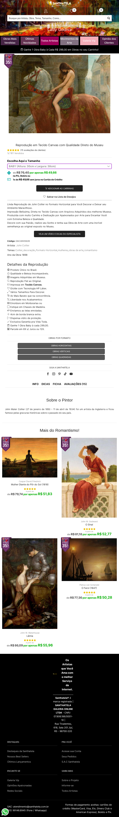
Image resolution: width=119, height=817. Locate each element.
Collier (18, 250)
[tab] (35, 384)
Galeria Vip (89, 40)
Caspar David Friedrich (30, 481)
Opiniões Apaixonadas (19, 785)
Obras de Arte (51, 25)
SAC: (28, 806)
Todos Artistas (49, 40)
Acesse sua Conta (71, 751)
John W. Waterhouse (29, 633)
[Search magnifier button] (109, 18)
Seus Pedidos (69, 756)
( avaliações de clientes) (33, 150)
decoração (29, 250)
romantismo (90, 250)
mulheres (63, 250)
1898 (24, 255)
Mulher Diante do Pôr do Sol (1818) (30, 484)
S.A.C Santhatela (71, 761)
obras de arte (76, 250)
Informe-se (68, 785)
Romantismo (70, 25)
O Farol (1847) (89, 588)
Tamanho (34, 161)
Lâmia (30, 636)
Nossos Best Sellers (18, 756)
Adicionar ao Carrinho (61, 188)
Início (28, 25)
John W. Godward (89, 521)
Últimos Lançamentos (19, 761)
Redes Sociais (14, 790)
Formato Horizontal (46, 250)
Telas (37, 25)
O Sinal (89, 524)
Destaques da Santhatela (20, 751)
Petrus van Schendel (89, 585)
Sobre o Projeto (70, 780)
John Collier (87, 25)
